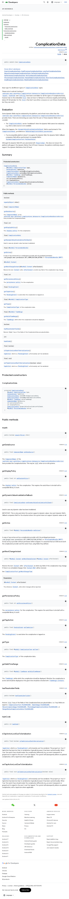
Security (4, 820)
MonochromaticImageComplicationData (17, 73)
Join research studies (53, 848)
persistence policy (13, 282)
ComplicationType (19, 168)
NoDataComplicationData (39, 73)
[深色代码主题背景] (66, 60)
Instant (13, 262)
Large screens (51, 814)
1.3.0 (65, 523)
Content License (52, 794)
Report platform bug (52, 839)
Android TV (50, 826)
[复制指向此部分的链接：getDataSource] (16, 445)
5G (25, 829)
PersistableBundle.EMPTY (54, 257)
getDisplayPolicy (10, 227)
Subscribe (25, 890)
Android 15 (5, 845)
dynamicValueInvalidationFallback (30, 129)
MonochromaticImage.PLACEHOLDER (14, 707)
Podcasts (4, 831)
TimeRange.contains (57, 680)
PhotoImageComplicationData (14, 78)
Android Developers (7, 15)
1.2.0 (65, 471)
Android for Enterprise (8, 817)
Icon (24, 98)
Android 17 (5, 839)
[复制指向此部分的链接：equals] (9, 428)
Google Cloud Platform (9, 876)
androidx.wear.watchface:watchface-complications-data (50, 47)
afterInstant (28, 270)
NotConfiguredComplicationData (36, 75)
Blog (3, 829)
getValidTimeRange (10, 316)
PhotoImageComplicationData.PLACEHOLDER (42, 707)
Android (4, 814)
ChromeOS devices (52, 820)
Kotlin (59, 54)
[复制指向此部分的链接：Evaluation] (14, 110)
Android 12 (5, 853)
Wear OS (49, 817)
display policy (12, 231)
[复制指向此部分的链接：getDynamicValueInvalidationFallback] (34, 495)
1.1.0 (66, 444)
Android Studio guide (30, 841)
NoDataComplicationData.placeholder (39, 131)
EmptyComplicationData (12, 71)
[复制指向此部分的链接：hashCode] (12, 717)
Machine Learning (29, 817)
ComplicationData (24, 62)
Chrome (4, 871)
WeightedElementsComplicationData (36, 80)
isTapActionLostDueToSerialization (16, 350)
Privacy (26, 826)
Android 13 (5, 850)
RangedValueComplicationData (35, 78)
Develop (17, 15)
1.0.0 (65, 52)
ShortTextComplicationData (55, 78)
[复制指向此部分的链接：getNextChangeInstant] (23, 552)
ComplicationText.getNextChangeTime (18, 571)
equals (5, 96)
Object (11, 202)
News (3, 826)
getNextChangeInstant (11, 266)
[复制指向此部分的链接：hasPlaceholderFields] (21, 688)
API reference (7, 9)
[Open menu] (3, 2)
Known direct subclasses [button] (34, 74)
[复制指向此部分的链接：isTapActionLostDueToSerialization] (33, 734)
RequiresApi (40, 143)
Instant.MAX (31, 568)
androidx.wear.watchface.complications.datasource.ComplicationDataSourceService (33, 93)
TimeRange (17, 175)
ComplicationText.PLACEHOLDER (19, 705)
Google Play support (52, 845)
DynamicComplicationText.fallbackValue (20, 139)
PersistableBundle (19, 184)
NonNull (10, 168)
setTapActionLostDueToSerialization (17, 363)
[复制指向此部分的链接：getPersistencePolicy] (21, 596)
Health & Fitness (28, 820)
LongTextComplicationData (52, 71)
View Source (61, 50)
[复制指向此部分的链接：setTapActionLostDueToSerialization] (34, 765)
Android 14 (5, 848)
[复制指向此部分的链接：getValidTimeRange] (20, 664)
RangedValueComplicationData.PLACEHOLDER (18, 709)
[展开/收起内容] (10, 20)
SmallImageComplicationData (13, 80)
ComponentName (11, 176)
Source (4, 823)
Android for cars (51, 823)
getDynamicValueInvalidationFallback (17, 240)
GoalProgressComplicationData (31, 71)
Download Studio (29, 849)
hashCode (12, 96)
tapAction (7, 354)
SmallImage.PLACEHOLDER (40, 705)
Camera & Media (29, 823)
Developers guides (29, 844)
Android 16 (5, 842)
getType (7, 304)
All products (5, 879)
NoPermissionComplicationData (14, 75)
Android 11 (5, 856)
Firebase (4, 873)
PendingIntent (11, 169)
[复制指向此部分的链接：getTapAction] (15, 620)
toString (22, 96)
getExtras (7, 252)
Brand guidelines (19, 885)
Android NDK (28, 852)
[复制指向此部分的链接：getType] (11, 642)
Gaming (26, 814)
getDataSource (9, 211)
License (10, 885)
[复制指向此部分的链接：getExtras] (12, 523)
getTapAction (8, 291)
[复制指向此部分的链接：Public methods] (20, 420)
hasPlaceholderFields (11, 329)
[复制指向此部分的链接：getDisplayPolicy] (17, 471)
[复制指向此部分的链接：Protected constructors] (28, 375)
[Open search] (44, 2)
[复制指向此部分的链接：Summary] (14, 155)
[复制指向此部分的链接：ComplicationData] (19, 383)
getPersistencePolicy (11, 279)
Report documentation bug (54, 842)
